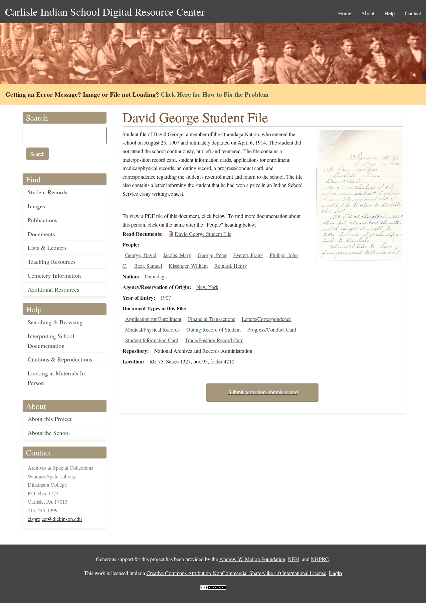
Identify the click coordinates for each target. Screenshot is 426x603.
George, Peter (212, 254)
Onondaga (156, 276)
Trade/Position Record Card (214, 340)
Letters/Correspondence (267, 318)
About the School (49, 433)
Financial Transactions (211, 318)
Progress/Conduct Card (271, 329)
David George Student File (203, 233)
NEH (293, 558)
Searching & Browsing (55, 322)
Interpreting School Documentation (51, 341)
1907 (165, 297)
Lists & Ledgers (47, 247)
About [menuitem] (367, 13)
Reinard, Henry (230, 265)
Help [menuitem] (389, 13)
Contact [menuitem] (413, 13)
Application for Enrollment (153, 318)
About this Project (50, 419)
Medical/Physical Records (152, 329)
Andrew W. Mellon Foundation (252, 558)
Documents (41, 234)
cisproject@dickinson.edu (55, 518)
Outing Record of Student (213, 329)
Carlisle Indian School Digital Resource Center (105, 11)
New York (207, 286)
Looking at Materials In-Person (57, 378)
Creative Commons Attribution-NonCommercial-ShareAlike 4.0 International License (236, 572)
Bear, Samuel (148, 265)
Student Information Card (151, 340)
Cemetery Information (54, 275)
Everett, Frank (248, 254)
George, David (140, 254)
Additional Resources (53, 289)
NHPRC (320, 558)
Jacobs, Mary (177, 254)
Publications (42, 220)
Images (36, 206)
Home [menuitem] (344, 13)
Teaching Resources (52, 261)
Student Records (47, 192)
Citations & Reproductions (60, 359)
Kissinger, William (188, 265)
